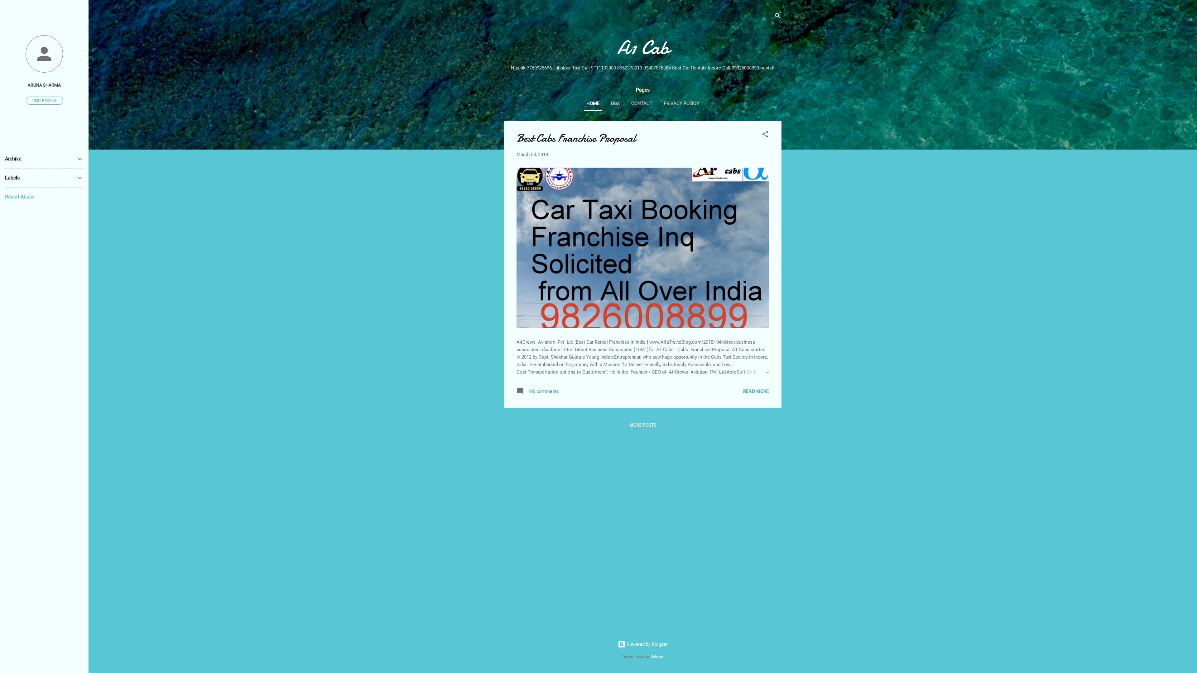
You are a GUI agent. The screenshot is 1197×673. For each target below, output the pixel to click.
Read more (756, 391)
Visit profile (44, 100)
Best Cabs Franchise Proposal (576, 138)
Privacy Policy (681, 103)
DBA (615, 103)
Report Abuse (19, 197)
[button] (765, 135)
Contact (641, 103)
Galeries (657, 657)
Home (593, 103)
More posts (643, 424)
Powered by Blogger (646, 644)
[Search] (777, 16)
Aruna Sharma (44, 85)
